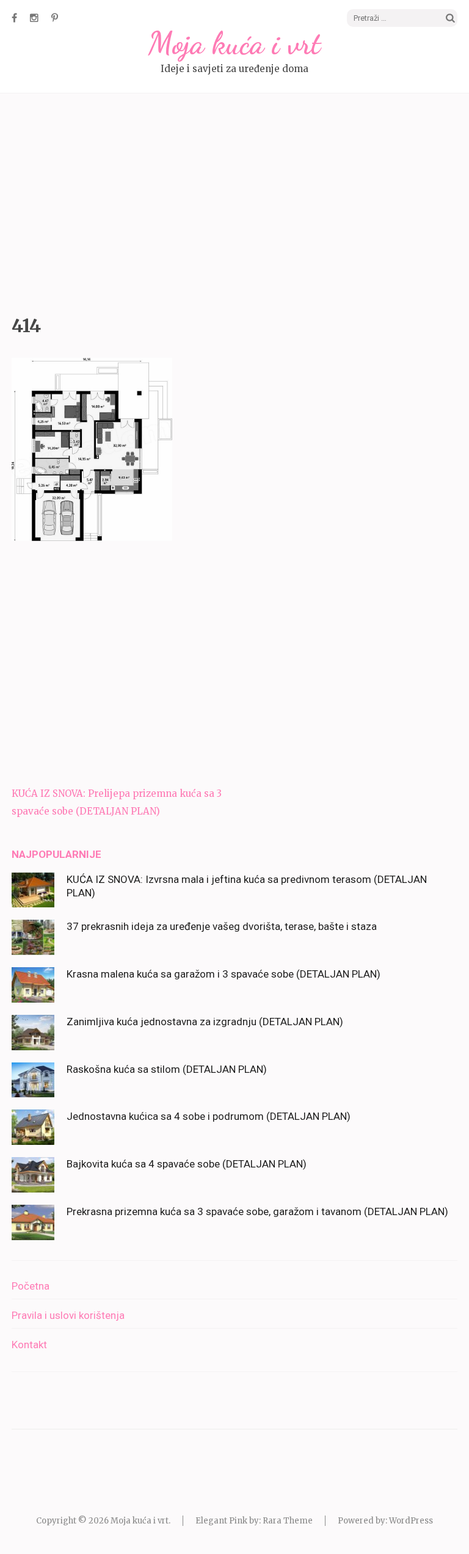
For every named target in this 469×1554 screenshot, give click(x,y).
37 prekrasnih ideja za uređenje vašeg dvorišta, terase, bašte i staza (222, 926)
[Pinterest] (54, 18)
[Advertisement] (234, 200)
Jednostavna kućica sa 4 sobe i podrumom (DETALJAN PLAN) (209, 1116)
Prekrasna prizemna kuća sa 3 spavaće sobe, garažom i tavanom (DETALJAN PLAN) (257, 1211)
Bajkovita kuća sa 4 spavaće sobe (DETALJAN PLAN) (187, 1164)
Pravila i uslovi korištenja (68, 1315)
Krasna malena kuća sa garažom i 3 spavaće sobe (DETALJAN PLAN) (223, 974)
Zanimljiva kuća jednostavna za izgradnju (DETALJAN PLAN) (205, 1021)
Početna (30, 1286)
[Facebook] (14, 18)
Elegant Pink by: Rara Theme (254, 1521)
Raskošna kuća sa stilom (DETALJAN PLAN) (167, 1069)
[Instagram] (34, 18)
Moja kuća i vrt (234, 43)
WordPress (411, 1521)
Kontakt (29, 1344)
